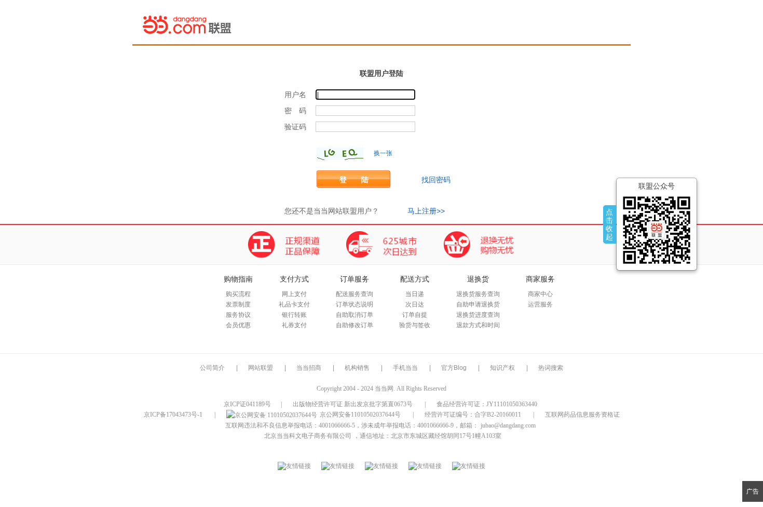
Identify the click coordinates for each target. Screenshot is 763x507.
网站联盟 (260, 367)
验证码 (295, 127)
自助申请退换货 (478, 304)
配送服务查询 (354, 294)
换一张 (383, 153)
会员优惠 (238, 325)
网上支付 (294, 294)
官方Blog (454, 367)
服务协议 (238, 314)
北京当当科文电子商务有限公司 (307, 435)
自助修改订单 (354, 325)
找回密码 (436, 180)
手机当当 (405, 367)
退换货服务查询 (478, 294)
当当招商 (308, 367)
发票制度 (238, 304)
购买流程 (238, 294)
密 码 (295, 111)
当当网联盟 (188, 24)
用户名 (295, 95)
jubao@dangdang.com (508, 425)
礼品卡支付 (294, 304)
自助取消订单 (354, 314)
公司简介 (212, 367)
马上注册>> (426, 211)
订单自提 (414, 314)
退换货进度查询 (478, 314)
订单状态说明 (354, 304)
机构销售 (357, 367)
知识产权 (503, 367)
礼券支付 (294, 325)
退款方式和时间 (478, 325)
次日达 (414, 304)
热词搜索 (550, 367)
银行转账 (294, 314)
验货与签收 (414, 325)
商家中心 (540, 294)
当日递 (414, 294)
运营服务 (540, 304)
